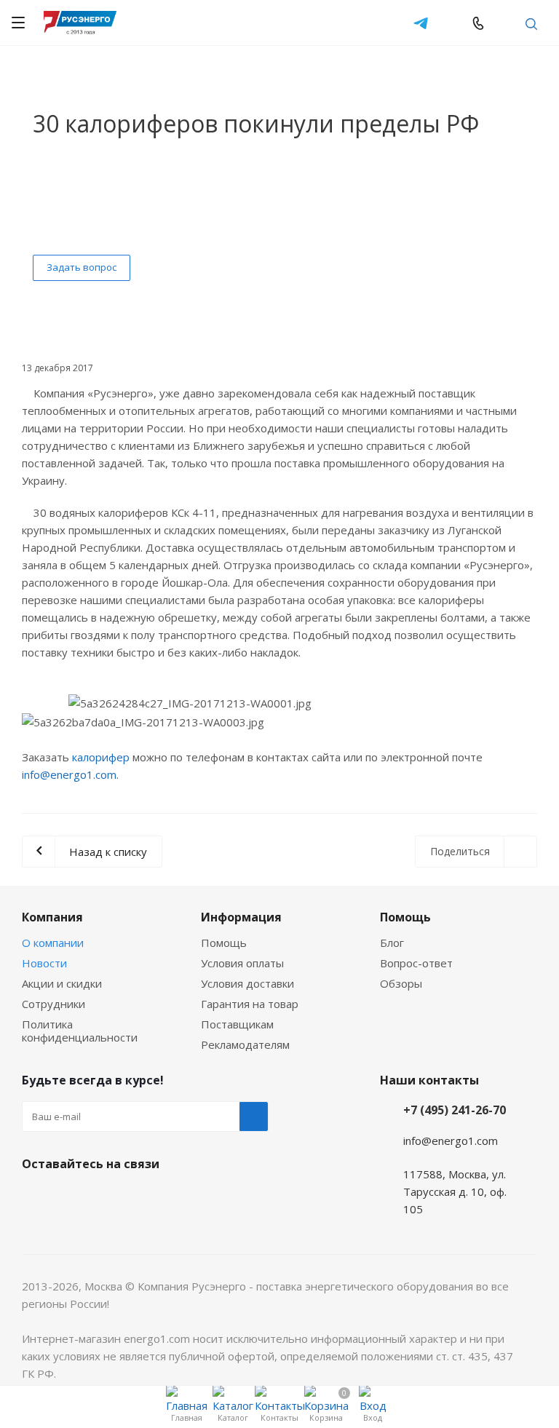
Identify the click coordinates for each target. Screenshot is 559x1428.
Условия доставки (247, 983)
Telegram (420, 22)
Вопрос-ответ (416, 963)
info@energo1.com (505, 22)
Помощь (224, 942)
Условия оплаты (242, 963)
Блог (392, 942)
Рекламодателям (245, 1044)
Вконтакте (36, 1198)
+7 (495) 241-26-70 (454, 1109)
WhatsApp (450, 22)
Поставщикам (237, 1024)
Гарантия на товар (249, 1003)
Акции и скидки (62, 983)
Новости (44, 963)
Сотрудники (53, 1003)
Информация (241, 917)
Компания (52, 917)
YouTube (109, 1198)
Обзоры (401, 983)
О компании (53, 942)
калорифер (101, 757)
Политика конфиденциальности (80, 1030)
